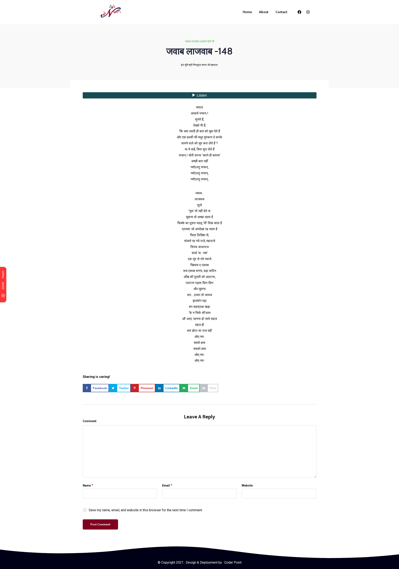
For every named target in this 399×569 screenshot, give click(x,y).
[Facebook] (299, 12)
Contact (281, 12)
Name (87, 485)
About (263, 12)
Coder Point (232, 562)
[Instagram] (308, 12)
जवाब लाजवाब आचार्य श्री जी (199, 41)
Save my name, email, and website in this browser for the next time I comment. (146, 510)
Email (166, 485)
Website (247, 485)
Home (247, 12)
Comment (89, 421)
